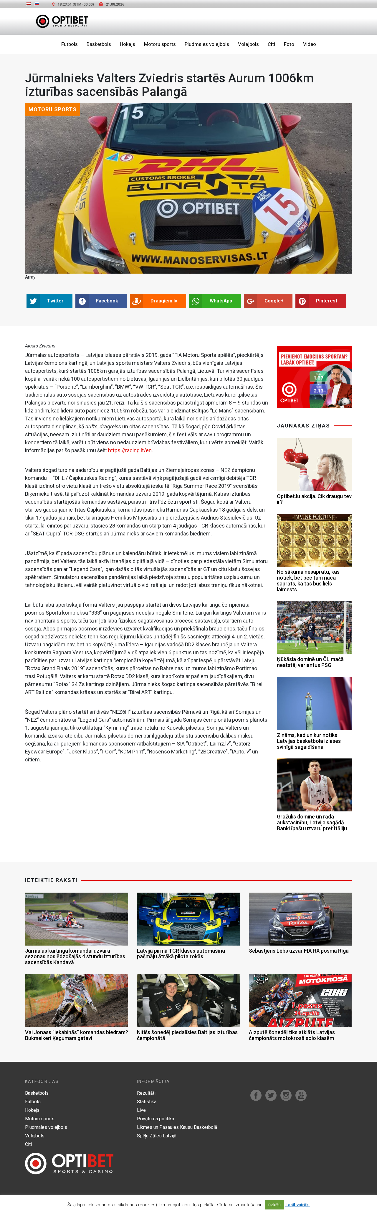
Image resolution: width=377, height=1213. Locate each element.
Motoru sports (160, 44)
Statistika (146, 1101)
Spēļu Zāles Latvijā (156, 1136)
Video (309, 44)
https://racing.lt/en (130, 450)
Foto (289, 44)
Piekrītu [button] (274, 1205)
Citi (271, 44)
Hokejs (127, 44)
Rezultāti (146, 1093)
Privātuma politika (155, 1119)
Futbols (69, 44)
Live (141, 1110)
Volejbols (248, 44)
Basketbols (99, 44)
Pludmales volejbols (207, 44)
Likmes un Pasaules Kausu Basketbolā (177, 1127)
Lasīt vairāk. (297, 1204)
